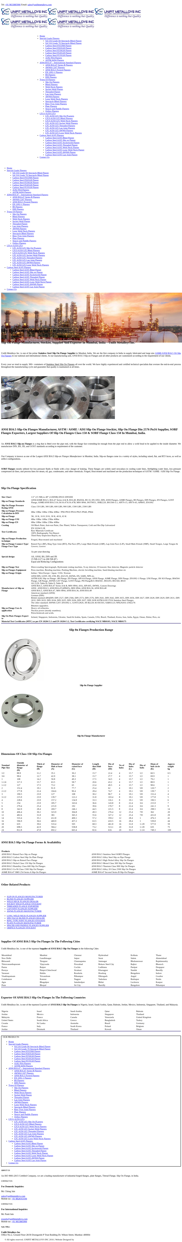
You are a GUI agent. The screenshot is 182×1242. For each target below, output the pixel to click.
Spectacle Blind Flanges (24, 1107)
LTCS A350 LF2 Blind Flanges (28, 1124)
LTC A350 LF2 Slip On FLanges (28, 1121)
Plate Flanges (20, 1112)
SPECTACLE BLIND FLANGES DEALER (26, 918)
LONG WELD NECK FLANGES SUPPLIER (26, 916)
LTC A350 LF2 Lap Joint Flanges (29, 1134)
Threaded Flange (21, 1097)
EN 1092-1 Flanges (22, 1078)
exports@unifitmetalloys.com (14, 1219)
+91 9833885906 (13, 4)
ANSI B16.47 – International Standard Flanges (29, 1068)
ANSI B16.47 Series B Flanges (28, 1071)
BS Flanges (19, 1080)
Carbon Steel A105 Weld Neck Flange (31, 1153)
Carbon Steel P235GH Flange (27, 1061)
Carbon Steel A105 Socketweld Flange (31, 1148)
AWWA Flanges (21, 1102)
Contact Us (13, 1163)
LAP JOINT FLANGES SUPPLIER (22, 909)
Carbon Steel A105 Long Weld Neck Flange (33, 1155)
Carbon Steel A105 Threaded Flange (30, 1151)
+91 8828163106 (19, 1199)
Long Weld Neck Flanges (25, 1105)
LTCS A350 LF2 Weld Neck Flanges (30, 1126)
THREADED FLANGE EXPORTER (23, 906)
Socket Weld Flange (23, 1095)
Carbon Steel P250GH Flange (27, 1056)
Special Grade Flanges (18, 1044)
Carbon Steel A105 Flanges (21, 1141)
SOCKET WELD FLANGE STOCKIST (24, 904)
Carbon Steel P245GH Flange (27, 1058)
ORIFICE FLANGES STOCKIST (21, 928)
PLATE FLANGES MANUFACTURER (24, 923)
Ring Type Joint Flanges (25, 1109)
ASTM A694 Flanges (23, 1066)
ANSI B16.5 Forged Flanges (26, 1075)
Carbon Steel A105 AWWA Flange (29, 1158)
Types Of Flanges (16, 1085)
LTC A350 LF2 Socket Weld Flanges (30, 1129)
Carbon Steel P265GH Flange (27, 1054)
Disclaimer (92, 1239)
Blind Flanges (20, 1090)
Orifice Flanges (21, 1117)
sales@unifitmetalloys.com (40, 4)
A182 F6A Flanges (22, 1063)
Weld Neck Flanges (22, 1092)
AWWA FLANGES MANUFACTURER (24, 911)
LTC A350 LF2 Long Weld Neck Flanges (32, 1138)
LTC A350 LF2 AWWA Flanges (28, 1136)
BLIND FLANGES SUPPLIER (20, 899)
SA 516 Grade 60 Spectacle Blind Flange (32, 1046)
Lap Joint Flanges (22, 1100)
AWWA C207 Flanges (24, 1073)
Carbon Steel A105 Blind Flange (28, 1143)
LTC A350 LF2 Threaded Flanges (29, 1131)
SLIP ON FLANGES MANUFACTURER (25, 896)
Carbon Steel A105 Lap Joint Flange (30, 1160)
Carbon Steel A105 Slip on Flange (29, 1146)
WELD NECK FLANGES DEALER (22, 901)
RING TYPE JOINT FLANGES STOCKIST (26, 920)
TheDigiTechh (81, 1239)
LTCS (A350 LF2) (17, 1119)
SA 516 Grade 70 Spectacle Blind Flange (32, 1049)
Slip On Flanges (21, 1088)
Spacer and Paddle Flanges (26, 1114)
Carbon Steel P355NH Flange (27, 1051)
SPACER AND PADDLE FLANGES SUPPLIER (28, 925)
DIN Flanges (19, 1083)
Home (11, 1041)
